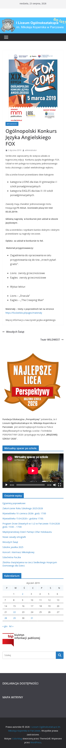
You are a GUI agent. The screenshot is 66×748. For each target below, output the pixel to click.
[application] (33, 470)
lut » (11, 626)
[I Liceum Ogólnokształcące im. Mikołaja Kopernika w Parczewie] (33, 19)
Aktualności (12, 124)
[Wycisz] (54, 484)
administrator (31, 150)
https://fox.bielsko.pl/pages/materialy (24, 312)
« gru (4, 626)
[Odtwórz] (6, 484)
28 (5, 618)
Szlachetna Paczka (11, 557)
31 (32, 618)
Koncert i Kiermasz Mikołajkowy (18, 552)
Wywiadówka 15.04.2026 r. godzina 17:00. (23, 518)
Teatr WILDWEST (50, 339)
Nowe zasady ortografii (14, 536)
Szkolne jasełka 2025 (12, 547)
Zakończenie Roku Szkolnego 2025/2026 (22, 508)
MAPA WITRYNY (12, 697)
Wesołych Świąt (15, 331)
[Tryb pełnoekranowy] (59, 484)
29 (14, 618)
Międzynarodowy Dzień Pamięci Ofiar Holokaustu (27, 531)
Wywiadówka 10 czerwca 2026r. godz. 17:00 (24, 513)
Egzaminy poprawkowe (13, 503)
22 (14, 612)
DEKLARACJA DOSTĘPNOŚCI (20, 683)
